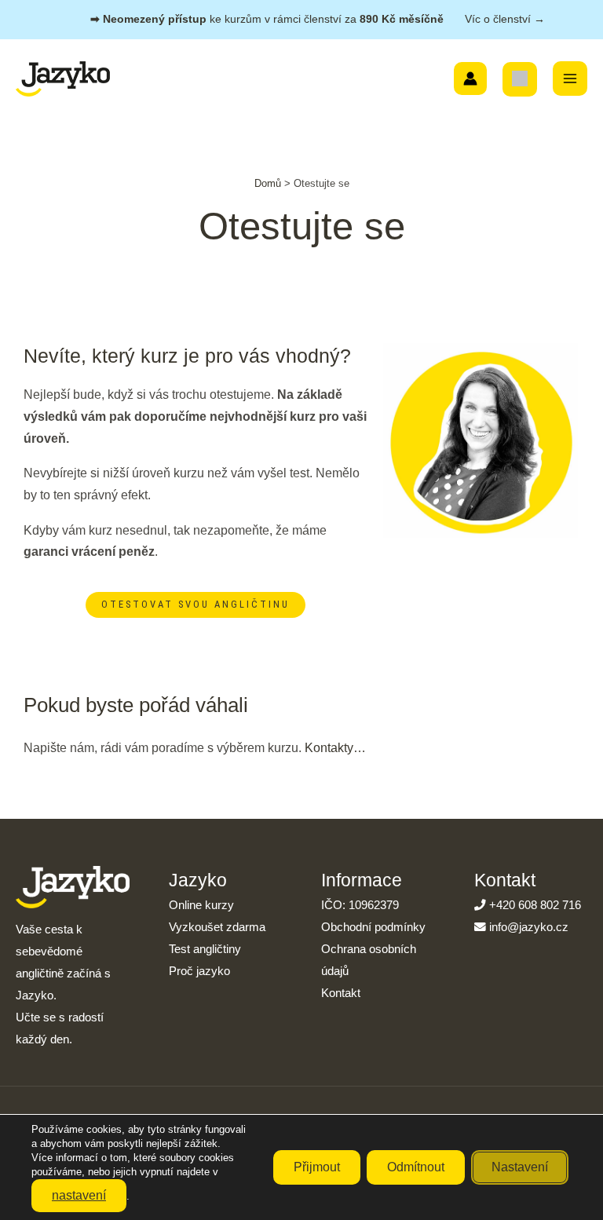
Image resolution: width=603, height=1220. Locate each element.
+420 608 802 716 (535, 905)
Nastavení (520, 1167)
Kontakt (340, 993)
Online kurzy (201, 905)
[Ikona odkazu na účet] (470, 78)
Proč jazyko (199, 971)
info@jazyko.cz (528, 927)
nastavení (79, 1195)
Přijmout (317, 1167)
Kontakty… (335, 747)
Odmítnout (415, 1167)
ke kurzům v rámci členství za (317, 19)
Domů (267, 183)
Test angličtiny (205, 949)
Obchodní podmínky (373, 927)
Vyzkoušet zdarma (217, 927)
